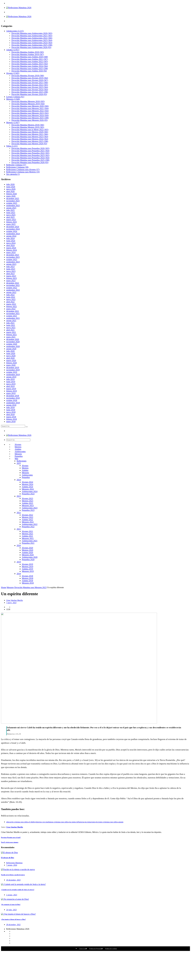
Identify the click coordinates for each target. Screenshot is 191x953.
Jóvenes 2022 (27, 515)
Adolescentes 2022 (29, 524)
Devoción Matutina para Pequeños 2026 (29, 162)
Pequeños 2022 (28, 527)
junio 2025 (10, 212)
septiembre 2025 (13, 205)
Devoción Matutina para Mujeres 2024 (29, 139)
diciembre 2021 (12, 311)
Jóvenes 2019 (27, 564)
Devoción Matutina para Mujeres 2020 (29, 132)
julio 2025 (10, 210)
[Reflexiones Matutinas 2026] (18, 8)
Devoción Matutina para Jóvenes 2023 (29, 87)
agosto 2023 (11, 264)
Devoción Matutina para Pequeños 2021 (30, 151)
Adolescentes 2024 (29, 491)
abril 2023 (10, 273)
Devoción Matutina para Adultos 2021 (29, 59)
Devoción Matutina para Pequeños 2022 (30, 153)
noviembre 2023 (13, 257)
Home (3, 587)
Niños (12, 146)
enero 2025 (10, 224)
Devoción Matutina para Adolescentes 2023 (31, 40)
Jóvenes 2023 (27, 498)
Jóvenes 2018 (27, 576)
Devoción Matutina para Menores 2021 (30, 108)
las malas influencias (76, 822)
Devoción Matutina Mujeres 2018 (27, 125)
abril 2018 (10, 414)
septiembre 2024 (13, 234)
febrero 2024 (11, 250)
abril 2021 (10, 330)
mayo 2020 (10, 356)
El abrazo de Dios (7, 858)
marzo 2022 (11, 304)
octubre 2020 (11, 344)
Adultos (12, 50)
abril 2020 (10, 358)
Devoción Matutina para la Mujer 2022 (29, 129)
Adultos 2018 (27, 581)
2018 (19, 574)
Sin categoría (13, 174)
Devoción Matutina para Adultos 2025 (29, 68)
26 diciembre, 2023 (13, 880)
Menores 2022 (28, 522)
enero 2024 (10, 252)
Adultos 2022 (27, 520)
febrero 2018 (11, 419)
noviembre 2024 (13, 229)
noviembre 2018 (13, 398)
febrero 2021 (11, 335)
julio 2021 (10, 323)
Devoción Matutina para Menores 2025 (30, 118)
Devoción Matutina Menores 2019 (28, 104)
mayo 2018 (10, 412)
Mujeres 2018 (27, 578)
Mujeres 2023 (27, 501)
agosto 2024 (11, 236)
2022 (19, 512)
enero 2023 (10, 281)
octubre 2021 (11, 316)
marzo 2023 (11, 276)
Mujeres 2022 (27, 517)
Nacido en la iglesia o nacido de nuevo (13, 875)
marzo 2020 (11, 360)
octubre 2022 (11, 288)
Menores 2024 (28, 489)
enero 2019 (10, 393)
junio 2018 (10, 410)
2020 (19, 545)
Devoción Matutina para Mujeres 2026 (29, 144)
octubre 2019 (11, 372)
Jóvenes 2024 (27, 482)
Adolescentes (15, 31)
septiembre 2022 (13, 290)
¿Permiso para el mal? (11, 837)
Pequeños (19, 456)
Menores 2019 (28, 571)
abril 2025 (10, 217)
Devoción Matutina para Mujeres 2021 (29, 134)
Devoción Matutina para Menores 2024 (30, 115)
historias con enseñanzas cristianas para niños (52, 822)
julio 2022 (10, 295)
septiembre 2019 (13, 374)
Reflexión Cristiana (16, 165)
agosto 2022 (11, 292)
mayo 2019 (10, 384)
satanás (120, 822)
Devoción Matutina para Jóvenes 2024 (29, 90)
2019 (19, 562)
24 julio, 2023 (11, 910)
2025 (19, 463)
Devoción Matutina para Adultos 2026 (29, 71)
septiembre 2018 (13, 403)
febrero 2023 (11, 278)
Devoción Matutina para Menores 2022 (30, 111)
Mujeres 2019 (27, 566)
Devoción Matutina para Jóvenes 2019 (29, 78)
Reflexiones (21, 461)
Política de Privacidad (96, 948)
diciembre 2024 (12, 227)
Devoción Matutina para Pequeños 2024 (30, 158)
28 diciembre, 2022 (13, 925)
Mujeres (12, 122)
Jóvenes (12, 73)
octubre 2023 (11, 259)
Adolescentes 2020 (29, 557)
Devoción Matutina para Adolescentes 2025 (31, 45)
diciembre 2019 (12, 367)
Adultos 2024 (27, 487)
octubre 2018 (11, 400)
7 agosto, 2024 (11, 865)
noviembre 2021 (13, 313)
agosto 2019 (11, 377)
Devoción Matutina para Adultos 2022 (29, 61)
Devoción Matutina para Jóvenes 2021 (29, 83)
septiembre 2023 (13, 262)
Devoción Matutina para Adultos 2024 (29, 66)
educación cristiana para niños (17, 822)
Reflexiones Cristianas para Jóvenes (22, 169)
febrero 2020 (11, 363)
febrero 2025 (11, 222)
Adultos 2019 (27, 569)
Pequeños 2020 (28, 559)
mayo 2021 (10, 327)
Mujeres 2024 (27, 484)
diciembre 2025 (12, 198)
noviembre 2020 (13, 342)
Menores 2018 (28, 583)
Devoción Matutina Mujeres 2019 (27, 127)
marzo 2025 (11, 219)
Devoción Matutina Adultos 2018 (27, 52)
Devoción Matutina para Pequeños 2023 (30, 155)
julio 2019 (10, 379)
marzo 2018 (11, 417)
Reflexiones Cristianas (17, 167)
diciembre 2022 (12, 283)
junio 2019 (10, 381)
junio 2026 (10, 187)
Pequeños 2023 (28, 510)
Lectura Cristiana (15, 97)
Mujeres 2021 (27, 534)
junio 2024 (10, 241)
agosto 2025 (11, 208)
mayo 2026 (10, 189)
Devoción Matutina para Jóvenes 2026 (29, 94)
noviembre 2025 (13, 201)
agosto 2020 (11, 349)
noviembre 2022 (13, 285)
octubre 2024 (11, 231)
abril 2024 (10, 245)
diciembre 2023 (12, 255)
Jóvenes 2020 (27, 548)
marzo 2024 (11, 248)
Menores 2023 (28, 505)
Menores (13, 99)
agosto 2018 (11, 405)
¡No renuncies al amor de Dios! (10, 904)
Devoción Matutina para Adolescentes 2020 (31, 33)
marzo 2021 (11, 332)
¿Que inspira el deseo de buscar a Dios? (13, 919)
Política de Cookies (111, 948)
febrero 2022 (11, 306)
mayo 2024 (10, 243)
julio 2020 (10, 351)
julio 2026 (10, 184)
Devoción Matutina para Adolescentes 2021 (31, 36)
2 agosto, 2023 (11, 895)
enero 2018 (10, 421)
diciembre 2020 (12, 339)
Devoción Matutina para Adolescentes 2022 (31, 38)
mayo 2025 (10, 215)
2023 (19, 496)
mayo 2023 (10, 271)
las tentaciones (90, 822)
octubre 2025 (11, 203)
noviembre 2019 (13, 370)
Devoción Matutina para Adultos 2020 (29, 57)
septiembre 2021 (13, 318)
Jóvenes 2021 (27, 531)
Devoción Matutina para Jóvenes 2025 (29, 92)
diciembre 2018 (12, 396)
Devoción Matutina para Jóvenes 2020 (29, 80)
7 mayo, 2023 (11, 603)
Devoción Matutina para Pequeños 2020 (30, 148)
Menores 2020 (28, 555)
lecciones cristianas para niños (107, 822)
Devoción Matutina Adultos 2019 (27, 54)
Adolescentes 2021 (29, 541)
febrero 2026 (11, 194)
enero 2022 (10, 309)
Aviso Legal (83, 948)
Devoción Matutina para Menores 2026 (29, 120)
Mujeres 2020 (27, 550)
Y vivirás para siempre (9, 842)
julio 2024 (10, 238)
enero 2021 (10, 337)
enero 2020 (10, 365)
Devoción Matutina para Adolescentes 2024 (31, 43)
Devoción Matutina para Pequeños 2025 (30, 160)
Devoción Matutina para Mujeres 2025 (29, 141)
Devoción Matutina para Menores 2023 (30, 113)
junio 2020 (10, 353)
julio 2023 (10, 266)
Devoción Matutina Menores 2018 (28, 101)
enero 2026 (10, 196)
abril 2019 (10, 386)
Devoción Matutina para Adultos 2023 (29, 64)
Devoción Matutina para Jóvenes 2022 (29, 85)
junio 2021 (10, 325)
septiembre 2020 (13, 346)
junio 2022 (10, 297)
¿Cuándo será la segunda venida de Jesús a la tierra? (17, 889)
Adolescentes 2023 (29, 508)
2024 (19, 480)
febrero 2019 (11, 391)
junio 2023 (10, 269)
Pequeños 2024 (28, 494)
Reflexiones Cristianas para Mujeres (23, 172)
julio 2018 (10, 407)
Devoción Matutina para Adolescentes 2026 (31, 47)
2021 (19, 529)
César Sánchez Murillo (14, 600)
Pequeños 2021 (28, 543)
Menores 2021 (28, 538)
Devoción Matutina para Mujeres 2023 (29, 137)
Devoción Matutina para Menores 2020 (30, 106)
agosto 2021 (11, 320)
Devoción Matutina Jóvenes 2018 (27, 75)
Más (16, 458)
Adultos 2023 (27, 503)
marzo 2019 (11, 389)
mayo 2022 (10, 299)
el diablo (32, 822)
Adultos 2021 (27, 536)
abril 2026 (10, 191)
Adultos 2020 (27, 552)
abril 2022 (10, 302)
